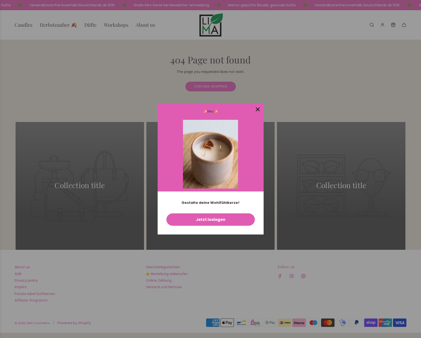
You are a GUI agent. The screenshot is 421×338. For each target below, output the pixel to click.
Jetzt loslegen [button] (210, 219)
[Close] (258, 109)
